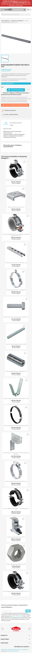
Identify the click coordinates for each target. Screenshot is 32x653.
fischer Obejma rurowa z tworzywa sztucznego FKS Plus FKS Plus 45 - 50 (16, 234)
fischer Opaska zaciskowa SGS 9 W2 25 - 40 (16, 481)
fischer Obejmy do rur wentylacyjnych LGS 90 (16, 425)
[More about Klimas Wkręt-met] (16, 629)
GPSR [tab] (11, 125)
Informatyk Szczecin (12, 651)
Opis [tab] (6, 123)
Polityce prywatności (17, 616)
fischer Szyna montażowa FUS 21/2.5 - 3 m (16, 262)
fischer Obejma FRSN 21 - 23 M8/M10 (16, 290)
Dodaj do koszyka (15, 90)
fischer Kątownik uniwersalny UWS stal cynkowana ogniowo (16, 453)
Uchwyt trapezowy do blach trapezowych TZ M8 (16, 398)
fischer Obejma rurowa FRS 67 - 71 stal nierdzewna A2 (16, 509)
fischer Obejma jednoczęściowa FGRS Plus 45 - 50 (16, 591)
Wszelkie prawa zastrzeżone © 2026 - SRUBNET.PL (15, 649)
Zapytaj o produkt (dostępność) (15, 105)
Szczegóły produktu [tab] (16, 123)
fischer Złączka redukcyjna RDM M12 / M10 (16, 371)
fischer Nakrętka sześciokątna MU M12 (16, 564)
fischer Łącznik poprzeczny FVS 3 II (16, 537)
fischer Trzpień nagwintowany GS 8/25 (16, 344)
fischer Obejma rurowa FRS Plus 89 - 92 (16, 180)
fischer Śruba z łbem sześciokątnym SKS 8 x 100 (16, 317)
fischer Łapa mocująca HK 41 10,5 (16, 207)
